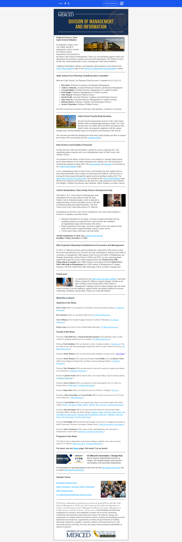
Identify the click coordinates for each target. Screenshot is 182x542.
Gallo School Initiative (65, 68)
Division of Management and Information (100, 68)
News (76, 448)
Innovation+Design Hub (111, 468)
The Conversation (68, 417)
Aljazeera (94, 412)
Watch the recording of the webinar (91, 432)
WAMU (79, 405)
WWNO (91, 405)
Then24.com (115, 344)
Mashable (111, 415)
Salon (101, 412)
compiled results (94, 138)
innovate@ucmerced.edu (74, 470)
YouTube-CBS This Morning (87, 415)
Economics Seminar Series (66, 483)
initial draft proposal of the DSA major (71, 178)
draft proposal (94, 164)
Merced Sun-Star (79, 444)
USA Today (120, 354)
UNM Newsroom (77, 398)
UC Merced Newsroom (101, 315)
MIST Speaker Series (64, 491)
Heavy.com (121, 412)
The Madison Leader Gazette (66, 415)
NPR (97, 405)
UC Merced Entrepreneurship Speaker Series (73, 495)
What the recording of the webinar (111, 424)
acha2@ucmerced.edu (94, 236)
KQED (85, 405)
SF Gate (102, 405)
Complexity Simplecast (78, 371)
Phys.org (114, 390)
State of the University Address (104, 279)
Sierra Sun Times (110, 412)
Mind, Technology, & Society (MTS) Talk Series (75, 487)
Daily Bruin (72, 385)
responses (108, 164)
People (65, 405)
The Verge (72, 405)
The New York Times (82, 417)
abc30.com (103, 415)
